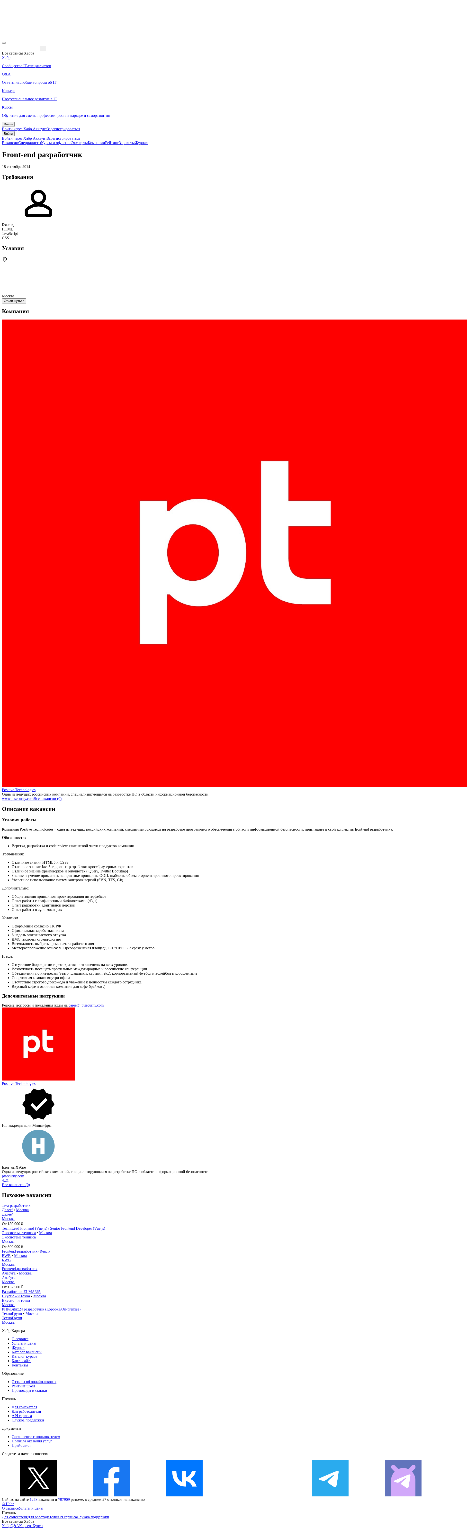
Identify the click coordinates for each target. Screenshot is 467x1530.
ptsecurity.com (13, 1176)
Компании (96, 143)
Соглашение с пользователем (36, 1437)
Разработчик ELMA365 (21, 1292)
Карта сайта (21, 1361)
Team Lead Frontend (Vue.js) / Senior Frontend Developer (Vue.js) (53, 1228)
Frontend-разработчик (19, 1269)
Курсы (38, 1526)
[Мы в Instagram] (257, 1495)
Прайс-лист (21, 1445)
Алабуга (9, 1273)
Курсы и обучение (56, 143)
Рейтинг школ (23, 1386)
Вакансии (10, 143)
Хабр (6, 1526)
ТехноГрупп (12, 1313)
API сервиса (22, 1416)
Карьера (26, 1526)
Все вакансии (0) (48, 799)
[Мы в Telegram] (330, 1495)
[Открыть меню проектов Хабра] (4, 43)
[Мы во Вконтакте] (184, 1495)
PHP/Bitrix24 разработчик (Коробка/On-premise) (41, 1309)
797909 (64, 1499)
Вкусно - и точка (16, 1296)
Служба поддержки (28, 1420)
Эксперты (79, 143)
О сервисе (20, 1339)
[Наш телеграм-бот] (403, 1495)
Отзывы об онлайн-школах (34, 1382)
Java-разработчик (16, 1205)
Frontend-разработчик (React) (26, 1251)
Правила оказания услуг (32, 1441)
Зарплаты (127, 143)
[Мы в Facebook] (111, 1495)
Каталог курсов (24, 1356)
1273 (33, 1499)
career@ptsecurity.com (86, 1005)
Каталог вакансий (27, 1352)
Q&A (14, 1526)
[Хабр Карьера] (21, 48)
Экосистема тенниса (19, 1233)
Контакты (20, 1365)
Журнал (141, 143)
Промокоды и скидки (29, 1390)
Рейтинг (112, 143)
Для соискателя (24, 1407)
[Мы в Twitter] (38, 1495)
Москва (22, 1210)
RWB (6, 1256)
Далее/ (7, 1210)
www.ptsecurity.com (18, 799)
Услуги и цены (24, 1343)
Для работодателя (26, 1411)
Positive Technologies (19, 790)
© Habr (8, 1504)
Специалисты (29, 143)
